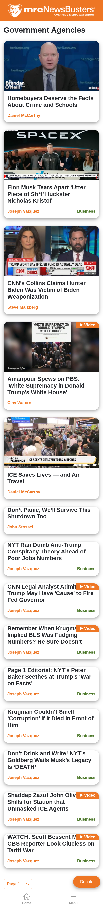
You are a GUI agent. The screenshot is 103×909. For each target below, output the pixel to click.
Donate (87, 881)
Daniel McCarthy (24, 115)
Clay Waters (19, 402)
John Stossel (20, 527)
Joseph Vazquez (24, 211)
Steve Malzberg (23, 307)
